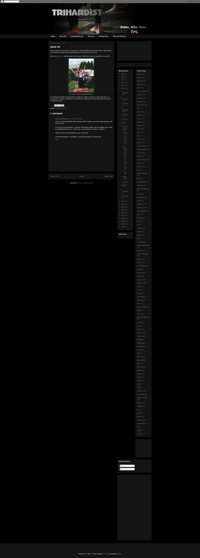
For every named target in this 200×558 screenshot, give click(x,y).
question (140, 259)
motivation (140, 197)
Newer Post (54, 176)
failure (139, 125)
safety (139, 310)
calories (139, 94)
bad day (139, 81)
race (61, 108)
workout (139, 420)
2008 (123, 221)
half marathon (141, 149)
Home (53, 36)
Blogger (119, 554)
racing (139, 269)
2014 (123, 204)
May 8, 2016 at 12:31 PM (74, 119)
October (125, 103)
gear (138, 136)
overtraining (141, 211)
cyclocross (140, 105)
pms (138, 225)
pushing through (142, 254)
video (139, 380)
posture (139, 235)
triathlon (139, 370)
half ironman (141, 146)
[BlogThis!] (57, 105)
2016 (123, 88)
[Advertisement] (146, 448)
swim (139, 350)
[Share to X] (59, 105)
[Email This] (55, 105)
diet (138, 108)
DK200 (139, 115)
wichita (139, 403)
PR (138, 238)
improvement (141, 159)
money (139, 194)
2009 (123, 218)
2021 (123, 77)
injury (139, 163)
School (139, 314)
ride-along (140, 297)
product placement (143, 245)
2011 (123, 212)
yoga (138, 430)
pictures (139, 218)
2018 (123, 82)
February (125, 191)
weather (139, 391)
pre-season (141, 242)
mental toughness (143, 189)
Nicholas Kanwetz (61, 119)
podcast (139, 228)
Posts (123, 466)
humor (139, 156)
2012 (123, 210)
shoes (139, 322)
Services (91, 36)
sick (65, 108)
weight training (142, 397)
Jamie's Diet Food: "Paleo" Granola (125, 137)
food (138, 132)
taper (139, 353)
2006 (123, 227)
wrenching (140, 423)
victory (139, 377)
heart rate (140, 153)
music (139, 201)
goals (139, 142)
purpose (140, 250)
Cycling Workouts (77, 36)
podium (139, 231)
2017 (123, 85)
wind (138, 413)
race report (140, 266)
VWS (138, 387)
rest (138, 290)
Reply (57, 139)
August (125, 114)
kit (138, 170)
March (125, 185)
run (138, 303)
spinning (140, 332)
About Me (62, 36)
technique (140, 356)
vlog (138, 384)
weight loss (140, 394)
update (139, 374)
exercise (140, 122)
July (124, 119)
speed (139, 329)
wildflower (140, 406)
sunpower (140, 346)
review (139, 293)
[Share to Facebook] (61, 105)
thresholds (140, 360)
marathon (140, 185)
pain (138, 214)
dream (139, 118)
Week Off (124, 177)
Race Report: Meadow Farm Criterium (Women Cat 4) (125, 161)
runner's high (141, 307)
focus (139, 129)
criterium (140, 98)
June (124, 122)
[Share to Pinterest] (63, 105)
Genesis (140, 139)
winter (139, 416)
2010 (123, 215)
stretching (140, 343)
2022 (123, 74)
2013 (123, 207)
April (124, 182)
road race (140, 300)
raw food (140, 273)
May (124, 126)
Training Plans (103, 36)
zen (138, 433)
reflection (140, 283)
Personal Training (119, 36)
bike (138, 88)
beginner (140, 84)
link (138, 178)
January (125, 196)
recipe (139, 276)
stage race (140, 336)
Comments (125, 469)
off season (140, 207)
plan (138, 221)
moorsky (105, 554)
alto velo (140, 77)
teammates (60, 56)
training (139, 367)
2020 (123, 80)
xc (138, 427)
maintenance (141, 182)
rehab (139, 286)
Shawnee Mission (143, 317)
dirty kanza (140, 112)
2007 (123, 224)
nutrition (139, 204)
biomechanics (141, 91)
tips (138, 363)
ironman (140, 166)
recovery (140, 279)
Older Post (108, 176)
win (138, 410)
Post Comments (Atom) (85, 183)
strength (140, 339)
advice (139, 74)
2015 (123, 201)
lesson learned (142, 173)
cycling (57, 108)
